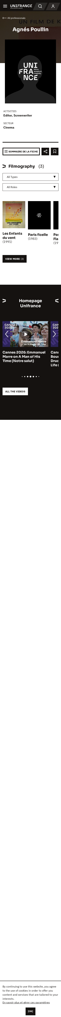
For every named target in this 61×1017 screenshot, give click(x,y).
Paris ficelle (38, 235)
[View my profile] (53, 6)
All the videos (15, 391)
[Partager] (45, 151)
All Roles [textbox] (12, 187)
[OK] (30, 1011)
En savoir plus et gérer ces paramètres (26, 1002)
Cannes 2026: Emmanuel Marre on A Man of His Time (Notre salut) (24, 356)
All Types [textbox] (12, 177)
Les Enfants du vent (12, 235)
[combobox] (30, 177)
